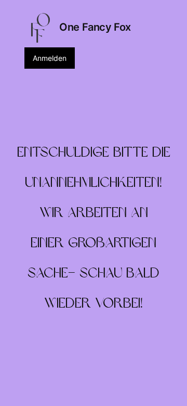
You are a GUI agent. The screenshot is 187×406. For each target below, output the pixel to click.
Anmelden (49, 58)
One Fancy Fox (95, 27)
